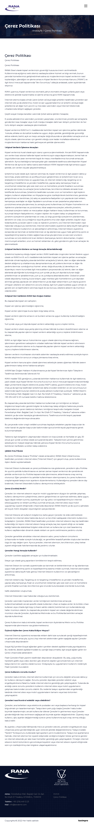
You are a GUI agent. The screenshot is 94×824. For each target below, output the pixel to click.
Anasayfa (37, 30)
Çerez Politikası (59, 797)
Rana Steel (45, 820)
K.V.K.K (56, 794)
